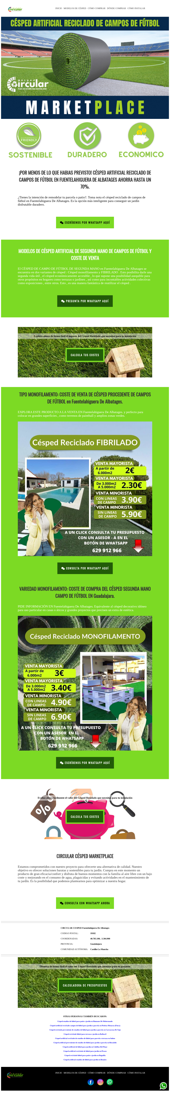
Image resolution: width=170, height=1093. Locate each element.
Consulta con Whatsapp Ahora (87, 903)
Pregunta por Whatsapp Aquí (87, 301)
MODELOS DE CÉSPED (75, 8)
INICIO (58, 8)
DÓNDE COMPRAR (116, 8)
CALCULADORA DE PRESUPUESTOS (85, 985)
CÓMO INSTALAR (136, 8)
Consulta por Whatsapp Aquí (87, 568)
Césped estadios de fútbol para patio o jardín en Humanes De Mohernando (85, 1021)
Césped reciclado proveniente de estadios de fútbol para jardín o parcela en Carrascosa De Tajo (85, 1030)
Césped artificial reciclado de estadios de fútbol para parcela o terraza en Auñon (85, 1038)
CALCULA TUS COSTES (85, 355)
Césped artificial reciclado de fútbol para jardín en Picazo (85, 1051)
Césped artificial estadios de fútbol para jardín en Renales (85, 1060)
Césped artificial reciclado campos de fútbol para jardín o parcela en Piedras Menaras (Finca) (85, 1026)
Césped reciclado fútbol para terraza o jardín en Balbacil (85, 1034)
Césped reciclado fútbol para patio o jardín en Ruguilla (85, 1055)
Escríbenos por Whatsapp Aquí (87, 222)
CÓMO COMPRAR (96, 8)
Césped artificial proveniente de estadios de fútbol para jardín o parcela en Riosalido (85, 1043)
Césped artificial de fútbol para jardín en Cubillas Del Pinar (85, 1047)
